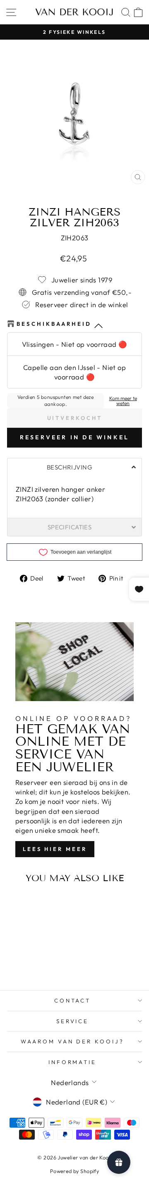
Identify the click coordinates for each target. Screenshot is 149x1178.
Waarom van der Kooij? (72, 1041)
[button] (74, 467)
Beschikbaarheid (54, 323)
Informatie (72, 1062)
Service (72, 1021)
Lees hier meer (55, 849)
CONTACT (72, 1000)
